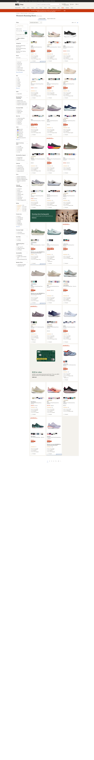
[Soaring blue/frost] (76, 79)
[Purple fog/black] (70, 398)
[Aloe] (54, 434)
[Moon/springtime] (68, 240)
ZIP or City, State (19, 30)
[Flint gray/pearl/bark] (51, 79)
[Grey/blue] (64, 281)
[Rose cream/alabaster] (49, 42)
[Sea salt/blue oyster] (39, 398)
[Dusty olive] (43, 116)
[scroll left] (47, 42)
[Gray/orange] (70, 154)
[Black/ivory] (41, 79)
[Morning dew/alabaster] (74, 398)
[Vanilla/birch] (36, 42)
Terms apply (51, 375)
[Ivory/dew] (43, 79)
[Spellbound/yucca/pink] (74, 191)
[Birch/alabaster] (70, 79)
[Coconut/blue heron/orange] (70, 116)
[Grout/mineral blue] (74, 79)
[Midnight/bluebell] (66, 322)
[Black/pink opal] (64, 398)
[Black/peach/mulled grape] (43, 154)
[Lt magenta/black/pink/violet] (55, 281)
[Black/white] (34, 42)
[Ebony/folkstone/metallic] (53, 191)
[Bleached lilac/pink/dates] (57, 398)
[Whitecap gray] (42, 434)
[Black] (55, 79)
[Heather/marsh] (33, 79)
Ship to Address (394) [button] (20, 39)
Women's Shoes (31, 13)
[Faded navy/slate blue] (70, 42)
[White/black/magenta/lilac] (53, 398)
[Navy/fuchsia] (50, 434)
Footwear (17, 13)
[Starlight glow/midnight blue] (51, 42)
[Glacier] (67, 154)
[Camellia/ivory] (40, 191)
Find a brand (18, 57)
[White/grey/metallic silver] (53, 281)
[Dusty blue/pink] (54, 322)
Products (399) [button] (42, 18)
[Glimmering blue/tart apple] (72, 398)
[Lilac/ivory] (32, 191)
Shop (21, 4)
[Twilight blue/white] (70, 322)
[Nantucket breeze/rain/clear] (70, 191)
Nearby (25, 30)
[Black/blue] (60, 79)
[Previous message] (29, 11)
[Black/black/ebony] (37, 154)
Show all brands (19, 72)
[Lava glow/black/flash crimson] (60, 398)
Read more (34, 217)
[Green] (49, 79)
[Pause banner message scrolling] (64, 11)
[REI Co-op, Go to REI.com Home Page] (17, 4)
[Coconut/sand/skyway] (67, 191)
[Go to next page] (61, 461)
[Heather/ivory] (36, 191)
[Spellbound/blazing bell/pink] (39, 154)
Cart (78, 4)
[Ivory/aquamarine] (39, 79)
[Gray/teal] (34, 281)
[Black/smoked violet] (37, 398)
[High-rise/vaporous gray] (57, 79)
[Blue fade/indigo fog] (64, 322)
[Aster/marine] (48, 434)
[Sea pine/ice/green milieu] (51, 154)
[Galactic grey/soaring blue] (66, 398)
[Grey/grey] (52, 322)
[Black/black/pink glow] (49, 154)
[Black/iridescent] (36, 281)
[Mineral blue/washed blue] (74, 42)
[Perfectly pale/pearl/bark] (76, 154)
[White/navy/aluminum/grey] (51, 281)
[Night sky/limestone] (66, 361)
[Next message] (63, 11)
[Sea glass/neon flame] (32, 42)
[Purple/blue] (48, 322)
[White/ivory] (37, 79)
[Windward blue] (38, 434)
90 (77, 22)
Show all (18, 88)
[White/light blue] (41, 116)
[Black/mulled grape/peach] (55, 191)
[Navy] (37, 116)
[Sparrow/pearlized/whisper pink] (32, 322)
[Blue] (38, 240)
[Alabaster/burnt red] (68, 398)
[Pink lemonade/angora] (43, 398)
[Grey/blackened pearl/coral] (41, 154)
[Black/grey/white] (35, 154)
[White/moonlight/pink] (67, 116)
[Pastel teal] (48, 240)
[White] (40, 434)
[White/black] (52, 434)
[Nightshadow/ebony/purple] (74, 116)
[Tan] (33, 116)
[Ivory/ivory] (38, 191)
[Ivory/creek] (42, 191)
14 (58, 461)
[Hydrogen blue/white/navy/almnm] (51, 398)
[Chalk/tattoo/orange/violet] (49, 398)
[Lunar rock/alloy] (36, 434)
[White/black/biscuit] (65, 191)
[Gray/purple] (50, 240)
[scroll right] (60, 42)
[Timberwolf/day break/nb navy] (33, 398)
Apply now (34, 377)
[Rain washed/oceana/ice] (74, 154)
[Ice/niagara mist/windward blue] (57, 154)
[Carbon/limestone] (64, 240)
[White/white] (60, 42)
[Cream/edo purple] (68, 322)
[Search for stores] (26, 33)
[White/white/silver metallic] (35, 398)
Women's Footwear (24, 13)
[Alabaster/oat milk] (55, 116)
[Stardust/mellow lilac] (49, 116)
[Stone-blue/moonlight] (64, 361)
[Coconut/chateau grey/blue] (72, 116)
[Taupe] (53, 79)
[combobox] (49, 4)
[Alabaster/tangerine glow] (55, 42)
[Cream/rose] (66, 281)
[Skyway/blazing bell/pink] (76, 191)
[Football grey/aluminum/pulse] (57, 281)
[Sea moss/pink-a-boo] (32, 434)
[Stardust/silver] (72, 42)
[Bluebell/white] (74, 322)
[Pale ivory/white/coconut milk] (55, 398)
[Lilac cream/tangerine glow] (72, 79)
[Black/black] (67, 42)
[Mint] (39, 116)
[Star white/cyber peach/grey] (57, 191)
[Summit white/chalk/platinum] (49, 281)
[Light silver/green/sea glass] (60, 281)
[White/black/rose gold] (49, 191)
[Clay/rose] (56, 322)
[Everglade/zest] (66, 240)
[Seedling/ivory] (35, 79)
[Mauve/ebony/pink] (33, 154)
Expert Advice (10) (51, 18)
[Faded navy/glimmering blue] (51, 116)
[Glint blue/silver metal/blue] (41, 398)
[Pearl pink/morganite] (72, 322)
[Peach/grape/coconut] (60, 191)
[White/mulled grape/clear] (72, 191)
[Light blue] (53, 154)
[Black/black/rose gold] (76, 116)
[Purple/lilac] (68, 281)
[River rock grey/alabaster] (76, 42)
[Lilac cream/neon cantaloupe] (57, 42)
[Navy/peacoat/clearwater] (65, 116)
